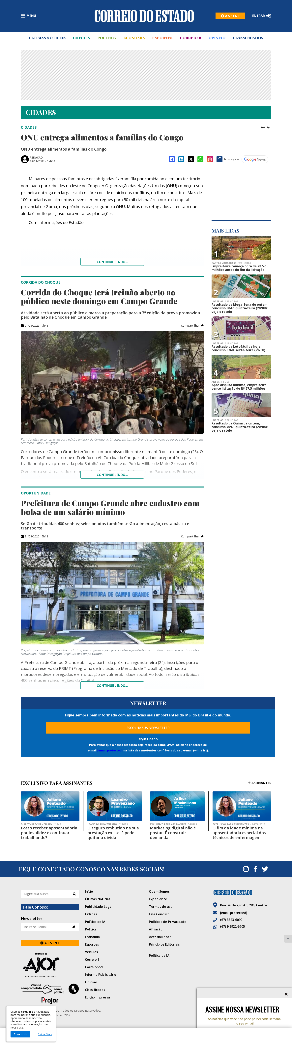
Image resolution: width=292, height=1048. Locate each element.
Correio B (190, 37)
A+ (263, 127)
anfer (220, 382)
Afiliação (155, 929)
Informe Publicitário (100, 974)
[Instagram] (210, 159)
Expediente (158, 899)
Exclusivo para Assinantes (173, 824)
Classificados (248, 37)
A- (268, 127)
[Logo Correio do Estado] (144, 16)
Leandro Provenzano (107, 824)
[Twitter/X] (191, 159)
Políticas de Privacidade (167, 921)
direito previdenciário (41, 824)
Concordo (20, 1034)
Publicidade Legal (98, 906)
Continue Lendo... (112, 475)
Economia (134, 37)
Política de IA (95, 921)
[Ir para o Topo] (288, 939)
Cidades (81, 37)
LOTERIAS (225, 301)
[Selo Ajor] (50, 965)
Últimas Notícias (47, 37)
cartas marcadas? (231, 263)
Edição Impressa (97, 997)
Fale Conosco (159, 914)
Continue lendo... (112, 262)
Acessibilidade (160, 937)
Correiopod (94, 967)
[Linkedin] (181, 159)
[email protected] (110, 750)
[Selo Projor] (50, 994)
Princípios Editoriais (164, 944)
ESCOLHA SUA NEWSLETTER (148, 728)
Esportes (162, 37)
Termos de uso (161, 906)
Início (89, 891)
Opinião (217, 37)
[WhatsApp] (200, 159)
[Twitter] (265, 869)
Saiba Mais (45, 1034)
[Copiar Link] (219, 159)
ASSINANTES (261, 783)
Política (106, 37)
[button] (192, 325)
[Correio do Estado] (242, 892)
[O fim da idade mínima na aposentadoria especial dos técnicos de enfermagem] (242, 806)
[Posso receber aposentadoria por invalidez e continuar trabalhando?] (50, 806)
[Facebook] (172, 159)
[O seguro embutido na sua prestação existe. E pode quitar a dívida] (114, 806)
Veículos (91, 952)
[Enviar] (73, 927)
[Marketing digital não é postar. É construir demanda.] (177, 806)
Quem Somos (159, 891)
